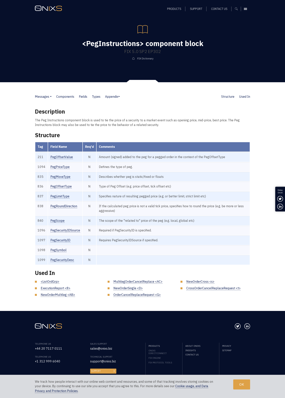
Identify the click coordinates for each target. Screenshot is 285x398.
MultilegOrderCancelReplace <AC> (137, 281)
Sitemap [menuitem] (226, 350)
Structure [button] (227, 96)
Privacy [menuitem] (226, 346)
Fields (83, 96)
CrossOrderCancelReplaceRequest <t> (213, 288)
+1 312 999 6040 (47, 361)
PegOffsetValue (61, 157)
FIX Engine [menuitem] (155, 358)
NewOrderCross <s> (200, 281)
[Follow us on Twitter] (238, 326)
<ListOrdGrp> (50, 281)
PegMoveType (60, 177)
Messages (42, 96)
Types (96, 96)
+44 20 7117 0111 (48, 348)
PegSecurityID (60, 240)
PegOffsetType (61, 186)
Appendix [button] (111, 96)
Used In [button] (244, 96)
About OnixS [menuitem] (192, 346)
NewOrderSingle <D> (128, 288)
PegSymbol (58, 250)
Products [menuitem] (174, 9)
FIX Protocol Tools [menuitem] (160, 362)
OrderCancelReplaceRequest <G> (137, 295)
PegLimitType (59, 196)
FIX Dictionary (145, 58)
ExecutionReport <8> (55, 288)
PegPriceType (60, 167)
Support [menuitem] (196, 9)
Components (65, 96)
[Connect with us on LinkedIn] (247, 326)
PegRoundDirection (63, 206)
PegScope (57, 221)
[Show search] (237, 9)
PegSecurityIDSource (65, 230)
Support (96, 371)
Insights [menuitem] (190, 350)
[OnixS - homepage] (48, 8)
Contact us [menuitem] (219, 9)
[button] (51, 96)
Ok (241, 384)
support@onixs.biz (103, 361)
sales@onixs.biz (101, 348)
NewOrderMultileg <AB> (58, 295)
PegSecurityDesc (62, 260)
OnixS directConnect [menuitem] (158, 352)
